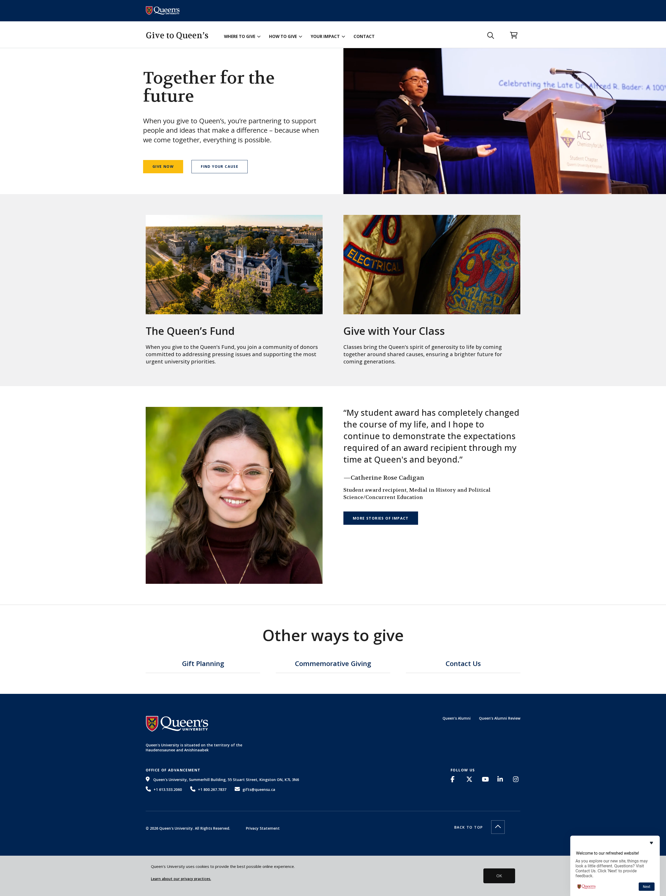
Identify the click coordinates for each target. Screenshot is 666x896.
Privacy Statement (263, 828)
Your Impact (325, 36)
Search (490, 35)
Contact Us (463, 664)
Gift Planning (203, 664)
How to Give (283, 36)
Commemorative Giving (333, 664)
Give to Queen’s (177, 35)
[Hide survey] (651, 843)
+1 (167, 789)
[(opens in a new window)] (454, 779)
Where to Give (239, 36)
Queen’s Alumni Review (499, 718)
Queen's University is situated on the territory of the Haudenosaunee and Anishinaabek (194, 748)
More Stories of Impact (381, 518)
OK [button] (499, 876)
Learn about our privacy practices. (181, 878)
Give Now (163, 166)
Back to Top (468, 827)
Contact (364, 36)
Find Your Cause (219, 166)
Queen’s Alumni (457, 718)
